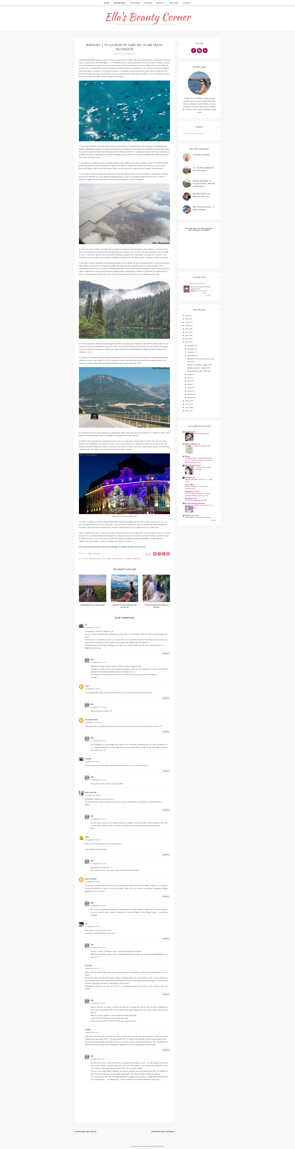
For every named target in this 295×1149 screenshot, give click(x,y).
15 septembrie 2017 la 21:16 (92, 689)
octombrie (191, 352)
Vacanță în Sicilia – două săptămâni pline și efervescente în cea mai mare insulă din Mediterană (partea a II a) (198, 460)
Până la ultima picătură (201, 433)
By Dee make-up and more (195, 503)
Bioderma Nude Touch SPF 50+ (198, 371)
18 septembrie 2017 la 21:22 (98, 780)
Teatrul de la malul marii (202, 446)
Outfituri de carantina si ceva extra (203, 506)
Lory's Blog (189, 484)
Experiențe (117, 559)
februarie (190, 394)
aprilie (189, 387)
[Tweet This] (155, 554)
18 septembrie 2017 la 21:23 (98, 819)
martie (189, 391)
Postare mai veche (162, 1132)
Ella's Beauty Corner (147, 16)
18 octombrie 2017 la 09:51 (92, 926)
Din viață (106, 559)
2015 (187, 404)
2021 (187, 329)
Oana (87, 686)
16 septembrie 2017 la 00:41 (92, 761)
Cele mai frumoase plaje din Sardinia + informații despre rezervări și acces (198, 494)
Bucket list (95, 559)
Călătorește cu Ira (192, 515)
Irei (116, 541)
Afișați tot (213, 520)
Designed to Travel (192, 491)
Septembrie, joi (190, 498)
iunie (189, 381)
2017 (187, 342)
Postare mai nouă (86, 1132)
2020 (187, 332)
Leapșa (127, 559)
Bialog (187, 456)
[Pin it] (168, 554)
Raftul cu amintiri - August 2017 (199, 368)
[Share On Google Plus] (163, 554)
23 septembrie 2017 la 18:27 (98, 863)
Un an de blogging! (201, 155)
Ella (92, 659)
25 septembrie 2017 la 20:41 (98, 905)
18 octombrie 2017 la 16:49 (98, 947)
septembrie (191, 355)
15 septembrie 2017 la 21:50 (92, 722)
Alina (87, 837)
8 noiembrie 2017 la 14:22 (98, 1003)
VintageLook (190, 477)
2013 (187, 411)
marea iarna (127, 168)
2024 (187, 319)
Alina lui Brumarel (192, 444)
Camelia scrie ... (191, 431)
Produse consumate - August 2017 (199, 364)
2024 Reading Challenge (197, 283)
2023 (187, 322)
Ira (86, 624)
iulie (188, 377)
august (189, 374)
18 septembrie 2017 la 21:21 (98, 741)
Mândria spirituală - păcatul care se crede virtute (198, 480)
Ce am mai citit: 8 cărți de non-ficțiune (202, 468)
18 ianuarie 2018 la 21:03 (92, 1032)
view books (207, 295)
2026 (187, 315)
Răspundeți (166, 653)
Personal (137, 559)
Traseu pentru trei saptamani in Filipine (198, 517)
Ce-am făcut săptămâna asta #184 (196, 500)
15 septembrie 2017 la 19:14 (92, 627)
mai (188, 384)
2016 (187, 401)
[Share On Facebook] (159, 554)
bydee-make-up (90, 792)
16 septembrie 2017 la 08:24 (92, 795)
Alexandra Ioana (91, 719)
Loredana (88, 965)
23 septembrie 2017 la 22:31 (92, 882)
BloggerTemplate (159, 1146)
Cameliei (129, 541)
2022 (187, 325)
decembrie (191, 345)
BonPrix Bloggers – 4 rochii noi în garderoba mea (196, 487)
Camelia (88, 758)
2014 (187, 407)
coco (86, 923)
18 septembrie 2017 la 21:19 (98, 662)
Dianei (121, 541)
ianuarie (190, 397)
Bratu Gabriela (90, 878)
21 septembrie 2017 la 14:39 (92, 840)
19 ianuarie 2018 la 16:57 (98, 1059)
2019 (187, 335)
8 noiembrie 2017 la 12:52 (92, 968)
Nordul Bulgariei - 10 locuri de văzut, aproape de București (204, 183)
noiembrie (191, 349)
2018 (187, 339)
